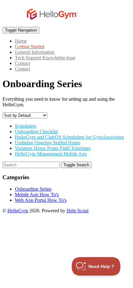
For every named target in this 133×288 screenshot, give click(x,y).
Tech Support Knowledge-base (45, 57)
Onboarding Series (33, 189)
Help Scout (77, 210)
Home (21, 41)
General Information (34, 52)
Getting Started (29, 46)
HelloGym (17, 210)
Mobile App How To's (37, 194)
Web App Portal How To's (40, 200)
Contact (22, 63)
